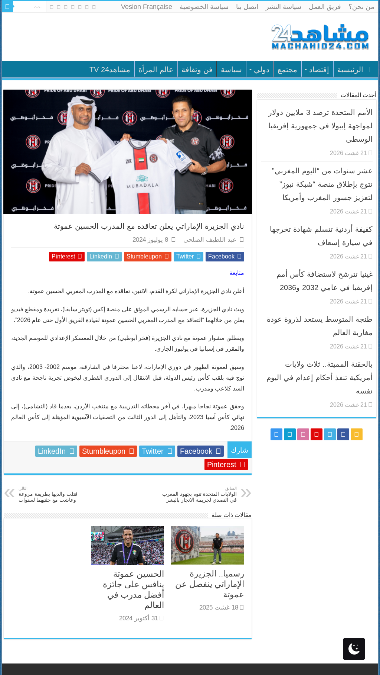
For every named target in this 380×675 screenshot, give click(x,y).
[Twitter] (80, 7)
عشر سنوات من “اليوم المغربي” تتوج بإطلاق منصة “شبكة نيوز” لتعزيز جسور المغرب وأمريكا (322, 184)
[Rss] (94, 7)
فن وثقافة (197, 69)
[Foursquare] (59, 7)
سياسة (231, 69)
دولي (261, 69)
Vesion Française (146, 6)
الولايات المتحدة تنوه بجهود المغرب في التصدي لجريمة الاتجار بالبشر (199, 494)
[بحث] (7, 6)
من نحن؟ (361, 6)
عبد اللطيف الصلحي (209, 239)
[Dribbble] (66, 7)
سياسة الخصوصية (204, 6)
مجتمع (287, 69)
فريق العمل (325, 6)
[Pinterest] (73, 7)
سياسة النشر (283, 6)
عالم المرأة (155, 69)
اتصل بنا (247, 6)
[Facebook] (87, 7)
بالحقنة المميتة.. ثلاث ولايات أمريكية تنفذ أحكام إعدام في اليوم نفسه (319, 377)
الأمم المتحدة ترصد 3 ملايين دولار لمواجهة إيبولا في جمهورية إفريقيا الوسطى (320, 125)
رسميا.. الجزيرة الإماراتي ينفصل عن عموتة (209, 584)
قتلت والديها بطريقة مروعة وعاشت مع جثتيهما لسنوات (48, 494)
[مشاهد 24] (319, 36)
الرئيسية (350, 69)
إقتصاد (319, 69)
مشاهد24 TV (109, 69)
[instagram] (52, 7)
